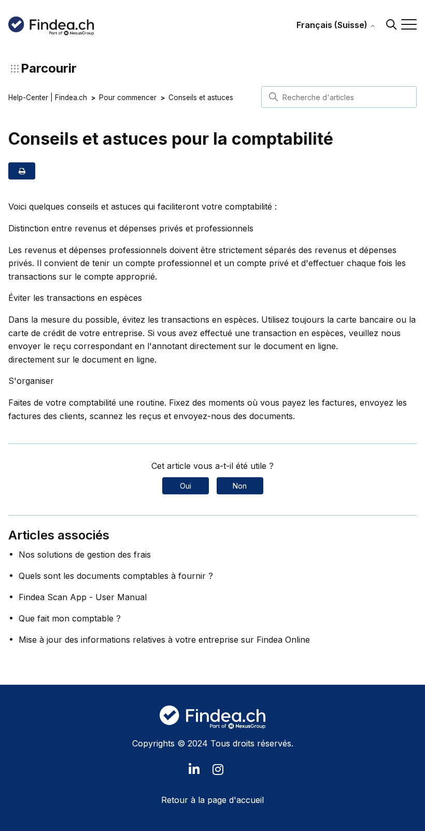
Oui (185, 485)
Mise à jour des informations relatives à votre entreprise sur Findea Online (164, 639)
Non (240, 485)
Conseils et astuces (200, 97)
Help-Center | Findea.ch (47, 97)
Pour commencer (128, 97)
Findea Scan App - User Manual (83, 597)
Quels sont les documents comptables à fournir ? (116, 576)
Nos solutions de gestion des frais (85, 554)
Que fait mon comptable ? (70, 618)
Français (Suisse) (333, 25)
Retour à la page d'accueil (212, 800)
